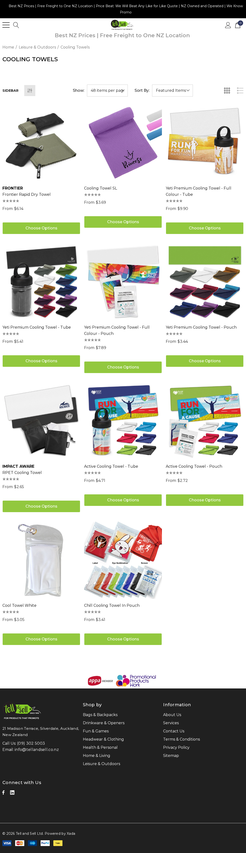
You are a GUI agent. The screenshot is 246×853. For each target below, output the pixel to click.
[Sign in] (228, 25)
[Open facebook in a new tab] (3, 793)
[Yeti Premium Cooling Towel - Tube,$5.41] (41, 282)
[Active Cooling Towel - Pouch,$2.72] (205, 421)
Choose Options (41, 228)
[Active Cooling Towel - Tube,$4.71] (123, 421)
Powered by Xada (60, 833)
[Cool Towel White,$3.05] (41, 560)
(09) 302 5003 (31, 743)
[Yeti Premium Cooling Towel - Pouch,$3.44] (205, 282)
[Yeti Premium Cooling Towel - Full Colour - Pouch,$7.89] (123, 282)
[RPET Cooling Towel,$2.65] (41, 421)
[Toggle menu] (6, 25)
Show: (78, 90)
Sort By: (142, 90)
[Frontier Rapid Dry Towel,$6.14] (41, 143)
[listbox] (172, 91)
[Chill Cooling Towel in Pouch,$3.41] (123, 560)
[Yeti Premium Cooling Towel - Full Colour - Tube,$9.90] (205, 143)
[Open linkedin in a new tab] (12, 793)
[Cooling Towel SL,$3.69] (123, 143)
